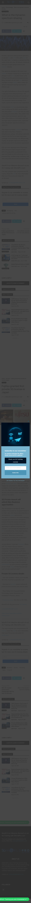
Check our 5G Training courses (15, 460)
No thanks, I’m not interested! (15, 480)
